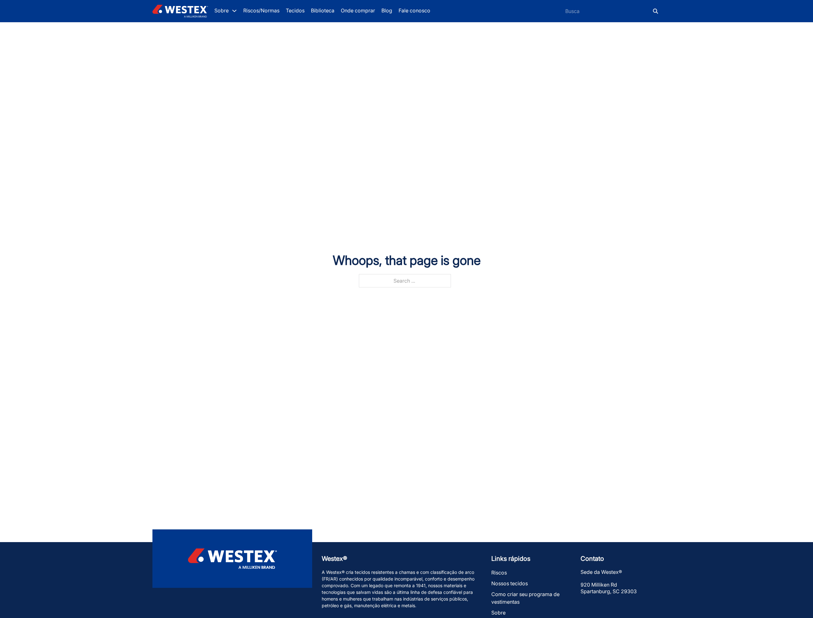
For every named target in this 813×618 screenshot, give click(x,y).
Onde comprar (358, 10)
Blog (386, 10)
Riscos (499, 572)
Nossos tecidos (509, 583)
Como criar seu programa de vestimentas (525, 598)
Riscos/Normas (261, 10)
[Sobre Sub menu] (234, 10)
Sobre (498, 612)
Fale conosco (414, 10)
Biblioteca (322, 10)
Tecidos (295, 10)
